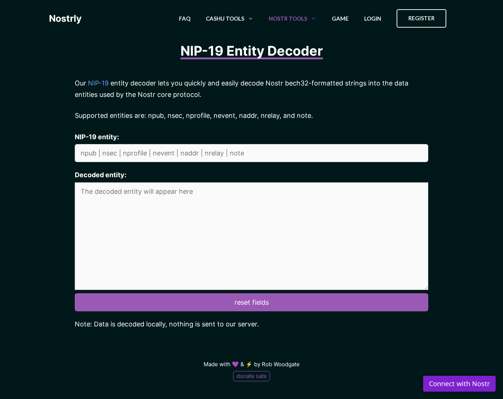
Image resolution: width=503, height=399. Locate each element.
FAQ (184, 18)
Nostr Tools (288, 18)
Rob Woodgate (281, 364)
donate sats (251, 375)
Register (421, 18)
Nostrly (65, 18)
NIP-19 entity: (97, 137)
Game (340, 18)
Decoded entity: (100, 175)
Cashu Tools (225, 18)
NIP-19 (98, 83)
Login (372, 18)
